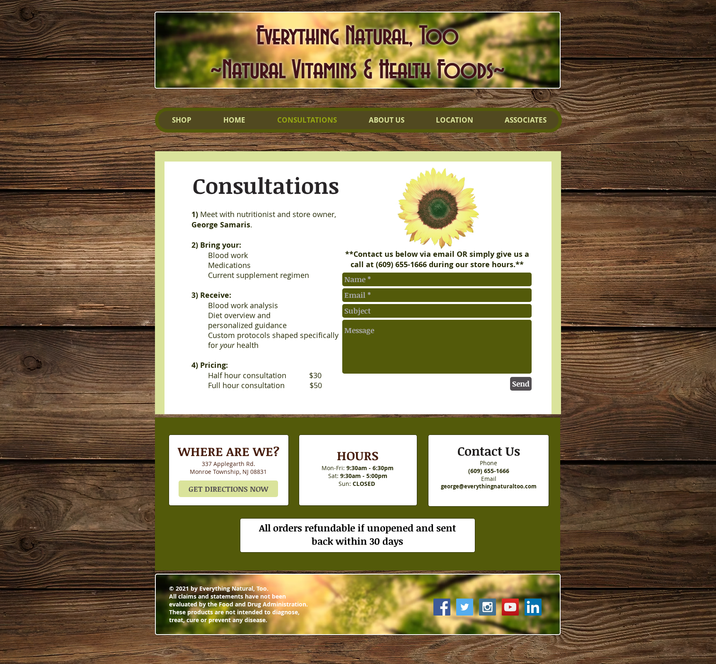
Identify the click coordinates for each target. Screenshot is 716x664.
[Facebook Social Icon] (441, 607)
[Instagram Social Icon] (487, 607)
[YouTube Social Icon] (510, 607)
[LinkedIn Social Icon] (533, 607)
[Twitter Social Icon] (464, 607)
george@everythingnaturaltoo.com (489, 486)
